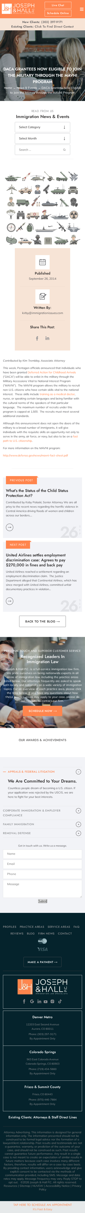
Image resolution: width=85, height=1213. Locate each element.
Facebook (25, 1001)
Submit (43, 901)
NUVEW (37, 1186)
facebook (38, 338)
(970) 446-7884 (47, 1099)
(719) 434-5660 (47, 1069)
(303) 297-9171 (52, 22)
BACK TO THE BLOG (40, 621)
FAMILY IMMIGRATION (18, 824)
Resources (10, 1186)
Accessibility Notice (57, 1186)
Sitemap (25, 1186)
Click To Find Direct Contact (42, 26)
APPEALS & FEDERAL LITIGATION (31, 772)
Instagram (53, 1001)
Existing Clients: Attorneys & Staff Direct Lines (42, 1117)
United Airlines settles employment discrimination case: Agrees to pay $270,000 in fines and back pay (35, 560)
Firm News (46, 933)
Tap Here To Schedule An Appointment (42, 1207)
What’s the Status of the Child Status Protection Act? (37, 493)
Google (32, 1001)
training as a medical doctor (57, 394)
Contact (65, 933)
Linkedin (39, 1001)
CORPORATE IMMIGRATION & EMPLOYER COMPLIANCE (31, 813)
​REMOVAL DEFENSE (17, 833)
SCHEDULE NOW (40, 711)
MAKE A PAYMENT (40, 962)
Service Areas (59, 927)
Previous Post (21, 480)
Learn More (9, 527)
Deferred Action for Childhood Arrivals (52, 372)
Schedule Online (58, 13)
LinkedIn (47, 338)
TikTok (60, 1001)
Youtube (46, 1001)
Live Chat (58, 5)
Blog (31, 933)
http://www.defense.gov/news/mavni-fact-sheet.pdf (35, 455)
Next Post (18, 545)
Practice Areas (32, 927)
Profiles (9, 927)
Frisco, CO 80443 (42, 1094)
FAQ (76, 927)
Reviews (17, 933)
